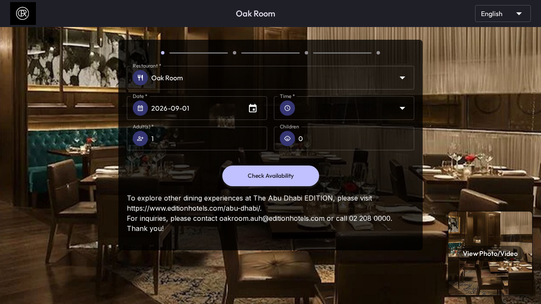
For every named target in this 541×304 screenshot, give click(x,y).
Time (287, 96)
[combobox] (356, 108)
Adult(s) (143, 126)
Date (140, 96)
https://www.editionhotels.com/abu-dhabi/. (194, 208)
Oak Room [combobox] (167, 77)
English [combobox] (492, 13)
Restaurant (147, 65)
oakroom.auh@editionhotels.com (272, 218)
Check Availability (271, 175)
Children (289, 126)
